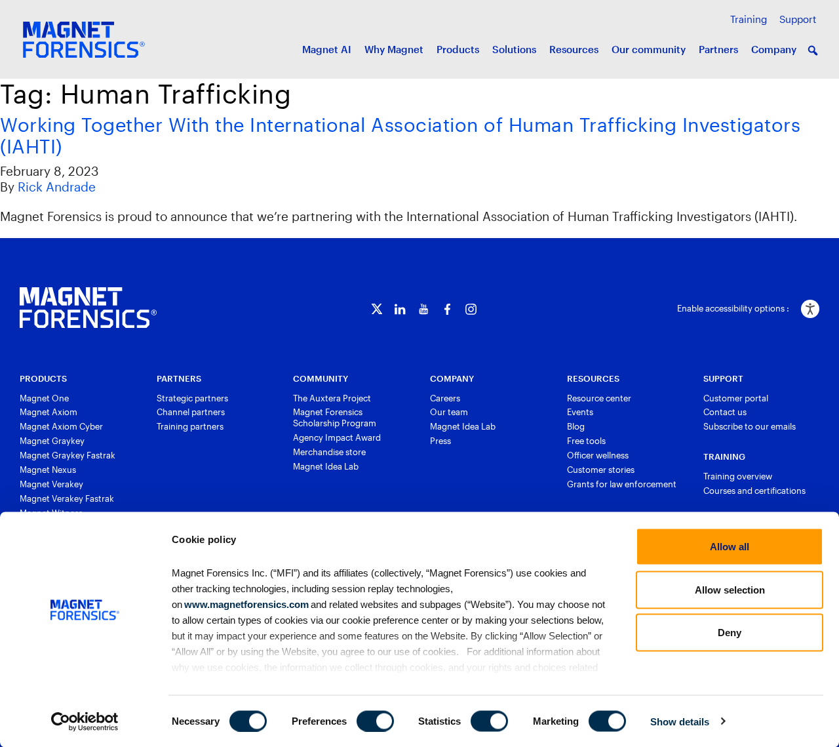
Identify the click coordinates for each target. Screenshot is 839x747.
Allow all (729, 546)
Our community (649, 49)
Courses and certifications (754, 490)
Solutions (514, 49)
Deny (729, 632)
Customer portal (735, 398)
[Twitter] (376, 309)
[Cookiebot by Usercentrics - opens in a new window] (85, 721)
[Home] (88, 307)
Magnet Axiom (48, 412)
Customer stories (600, 469)
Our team (449, 412)
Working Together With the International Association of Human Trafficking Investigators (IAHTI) (400, 135)
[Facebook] (447, 309)
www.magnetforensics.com (245, 603)
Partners (718, 49)
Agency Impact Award (337, 437)
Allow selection (730, 589)
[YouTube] (423, 309)
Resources (573, 49)
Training (748, 19)
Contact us (725, 412)
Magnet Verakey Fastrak (67, 498)
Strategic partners (192, 398)
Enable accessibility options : (733, 308)
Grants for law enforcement (621, 484)
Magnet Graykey (52, 440)
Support (797, 19)
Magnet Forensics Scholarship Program (334, 417)
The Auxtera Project (332, 398)
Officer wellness (598, 455)
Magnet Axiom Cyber (61, 426)
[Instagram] (471, 309)
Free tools (586, 440)
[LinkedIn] (400, 309)
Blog (576, 426)
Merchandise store (329, 452)
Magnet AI (326, 49)
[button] (813, 50)
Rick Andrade (57, 186)
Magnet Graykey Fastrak (67, 455)
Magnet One (44, 398)
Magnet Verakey (51, 484)
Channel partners (191, 412)
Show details (679, 721)
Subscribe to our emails (749, 426)
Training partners (190, 426)
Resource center (599, 398)
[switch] (375, 720)
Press (440, 440)
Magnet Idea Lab (326, 466)
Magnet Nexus (48, 469)
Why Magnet (393, 49)
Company (773, 49)
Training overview (737, 476)
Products (458, 49)
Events (580, 412)
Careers (445, 398)
